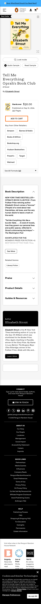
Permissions (20, 528)
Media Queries (20, 466)
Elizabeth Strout (12, 91)
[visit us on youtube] (18, 410)
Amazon (10, 131)
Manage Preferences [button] (11, 595)
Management (20, 438)
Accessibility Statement (20, 445)
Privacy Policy (20, 485)
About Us (20, 426)
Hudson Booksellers (15, 149)
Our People (20, 432)
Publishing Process (20, 512)
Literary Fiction (12, 265)
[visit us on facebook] (8, 410)
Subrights (20, 525)
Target (22, 156)
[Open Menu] (4, 10)
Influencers (20, 469)
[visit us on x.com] (13, 410)
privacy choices (16, 591)
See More (11, 251)
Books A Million (14, 137)
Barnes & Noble (26, 131)
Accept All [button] (32, 596)
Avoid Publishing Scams (20, 498)
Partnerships (20, 462)
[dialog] (20, 586)
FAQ (20, 515)
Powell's (10, 156)
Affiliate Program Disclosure (20, 494)
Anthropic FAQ (20, 501)
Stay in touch (21, 402)
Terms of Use (20, 482)
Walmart (11, 162)
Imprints (20, 451)
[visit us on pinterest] (28, 410)
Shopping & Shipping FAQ (20, 518)
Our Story (20, 429)
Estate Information (21, 531)
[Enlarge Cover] (38, 51)
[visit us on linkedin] (23, 410)
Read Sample (30, 65)
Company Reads (20, 472)
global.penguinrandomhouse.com (20, 414)
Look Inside (22, 59)
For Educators (20, 522)
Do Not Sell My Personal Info (20, 491)
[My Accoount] (31, 10)
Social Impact (20, 442)
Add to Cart (17, 118)
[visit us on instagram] (33, 410)
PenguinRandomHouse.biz (20, 475)
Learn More (12, 356)
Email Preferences (20, 478)
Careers (20, 448)
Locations (20, 435)
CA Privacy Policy (20, 488)
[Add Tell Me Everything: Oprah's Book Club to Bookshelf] (38, 17)
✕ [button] (37, 572)
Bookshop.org (13, 143)
